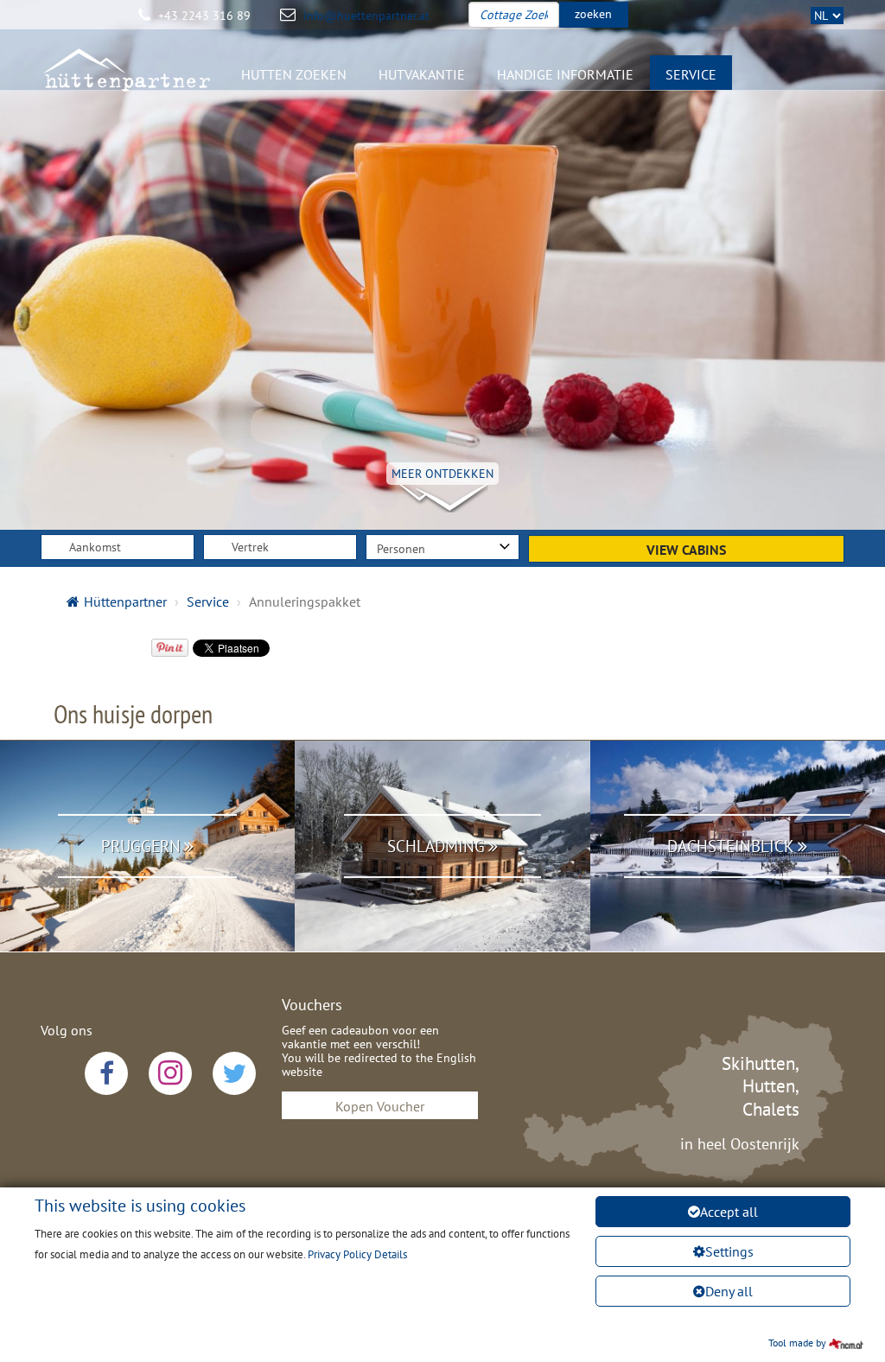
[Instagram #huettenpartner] (170, 1073)
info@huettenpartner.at (366, 15)
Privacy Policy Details (357, 1254)
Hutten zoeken (294, 74)
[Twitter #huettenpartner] (234, 1073)
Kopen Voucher (379, 1106)
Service (690, 74)
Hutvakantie (422, 74)
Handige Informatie (565, 74)
